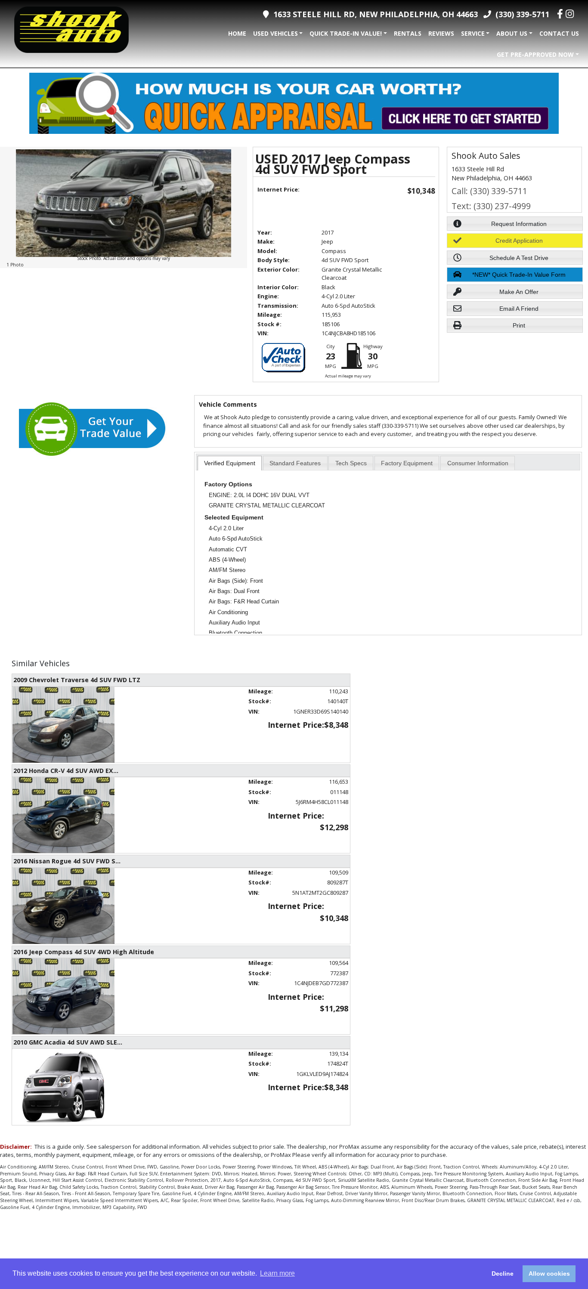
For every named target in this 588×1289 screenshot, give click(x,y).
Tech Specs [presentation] (351, 463)
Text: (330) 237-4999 (491, 206)
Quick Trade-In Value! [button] (345, 33)
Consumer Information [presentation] (477, 463)
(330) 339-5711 (520, 14)
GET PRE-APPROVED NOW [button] (535, 54)
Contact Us (559, 33)
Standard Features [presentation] (295, 463)
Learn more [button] (277, 1273)
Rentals (407, 33)
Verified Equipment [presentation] (229, 463)
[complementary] (562, 1263)
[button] (515, 223)
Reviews (441, 33)
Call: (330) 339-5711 (489, 191)
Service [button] (473, 33)
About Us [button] (511, 33)
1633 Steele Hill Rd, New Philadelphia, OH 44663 (373, 14)
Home (237, 33)
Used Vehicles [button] (275, 33)
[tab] (230, 463)
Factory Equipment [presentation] (407, 463)
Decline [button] (503, 1273)
